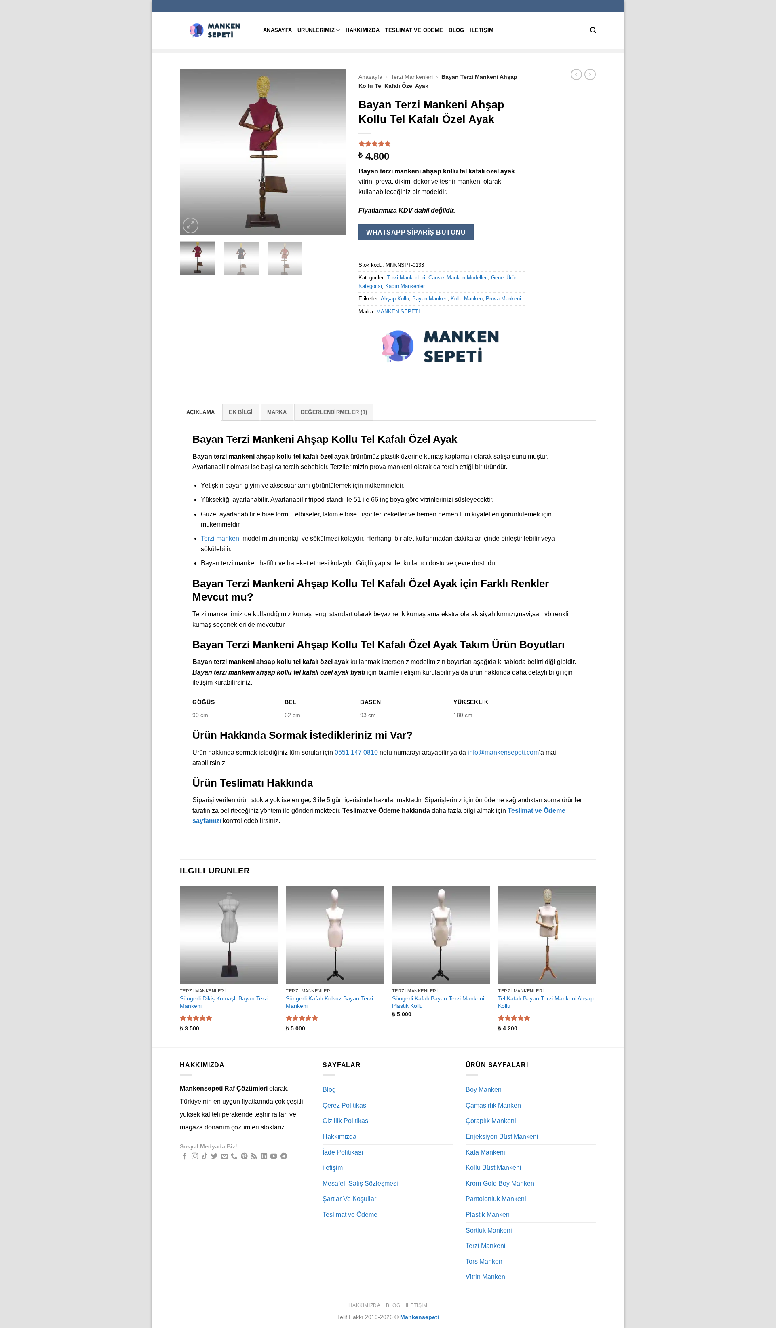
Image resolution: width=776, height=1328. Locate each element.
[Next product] (576, 74)
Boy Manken (484, 1089)
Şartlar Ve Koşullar (349, 1198)
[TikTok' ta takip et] (204, 1156)
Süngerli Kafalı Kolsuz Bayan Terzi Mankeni (329, 1002)
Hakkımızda (363, 30)
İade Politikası (343, 1152)
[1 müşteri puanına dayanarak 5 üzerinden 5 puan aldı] (441, 143)
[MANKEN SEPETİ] (441, 346)
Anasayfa (277, 30)
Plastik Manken (488, 1214)
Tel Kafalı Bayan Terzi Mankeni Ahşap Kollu (546, 1002)
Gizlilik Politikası (346, 1120)
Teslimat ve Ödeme (414, 30)
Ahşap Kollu (395, 299)
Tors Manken (484, 1261)
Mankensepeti (419, 1317)
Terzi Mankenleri (412, 77)
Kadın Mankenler (405, 286)
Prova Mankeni (503, 299)
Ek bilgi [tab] (241, 412)
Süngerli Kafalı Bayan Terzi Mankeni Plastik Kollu (438, 1002)
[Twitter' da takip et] (214, 1156)
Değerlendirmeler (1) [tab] (334, 412)
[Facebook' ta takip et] (184, 1156)
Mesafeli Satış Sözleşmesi (360, 1183)
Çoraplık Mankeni (491, 1120)
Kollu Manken (467, 299)
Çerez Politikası (345, 1105)
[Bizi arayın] (234, 1156)
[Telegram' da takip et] (283, 1156)
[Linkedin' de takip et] (264, 1156)
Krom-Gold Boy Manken (500, 1183)
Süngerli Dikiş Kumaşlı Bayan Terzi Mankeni (224, 1002)
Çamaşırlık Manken (493, 1105)
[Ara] (593, 30)
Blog (456, 30)
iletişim (481, 30)
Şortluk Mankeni (489, 1230)
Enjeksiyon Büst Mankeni (502, 1136)
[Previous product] (590, 74)
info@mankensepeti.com (503, 752)
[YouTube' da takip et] (273, 1156)
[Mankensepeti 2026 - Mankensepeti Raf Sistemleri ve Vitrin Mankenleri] (215, 30)
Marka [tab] (277, 412)
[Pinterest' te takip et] (244, 1156)
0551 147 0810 (356, 752)
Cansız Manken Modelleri (458, 278)
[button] (190, 225)
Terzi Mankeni (486, 1245)
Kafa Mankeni (485, 1152)
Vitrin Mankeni (486, 1276)
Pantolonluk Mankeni (496, 1198)
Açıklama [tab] (200, 412)
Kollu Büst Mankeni (493, 1167)
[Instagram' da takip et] (195, 1156)
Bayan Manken (429, 299)
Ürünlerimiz (316, 30)
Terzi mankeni (221, 538)
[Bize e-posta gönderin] (224, 1156)
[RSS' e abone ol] (254, 1156)
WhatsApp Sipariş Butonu (416, 232)
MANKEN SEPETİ (398, 312)
